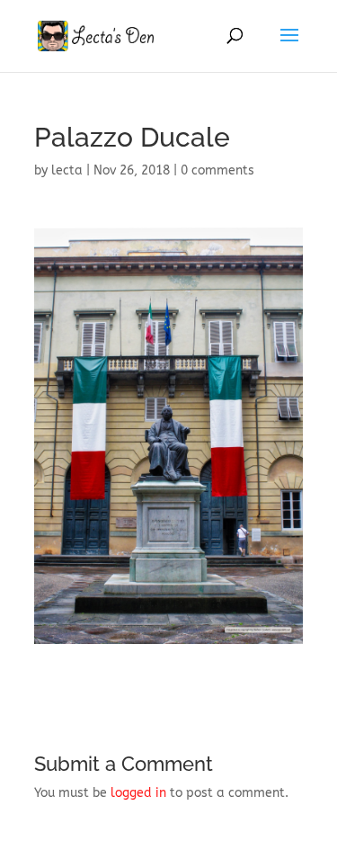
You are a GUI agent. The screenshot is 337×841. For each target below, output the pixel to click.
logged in (138, 793)
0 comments (217, 170)
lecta (67, 170)
